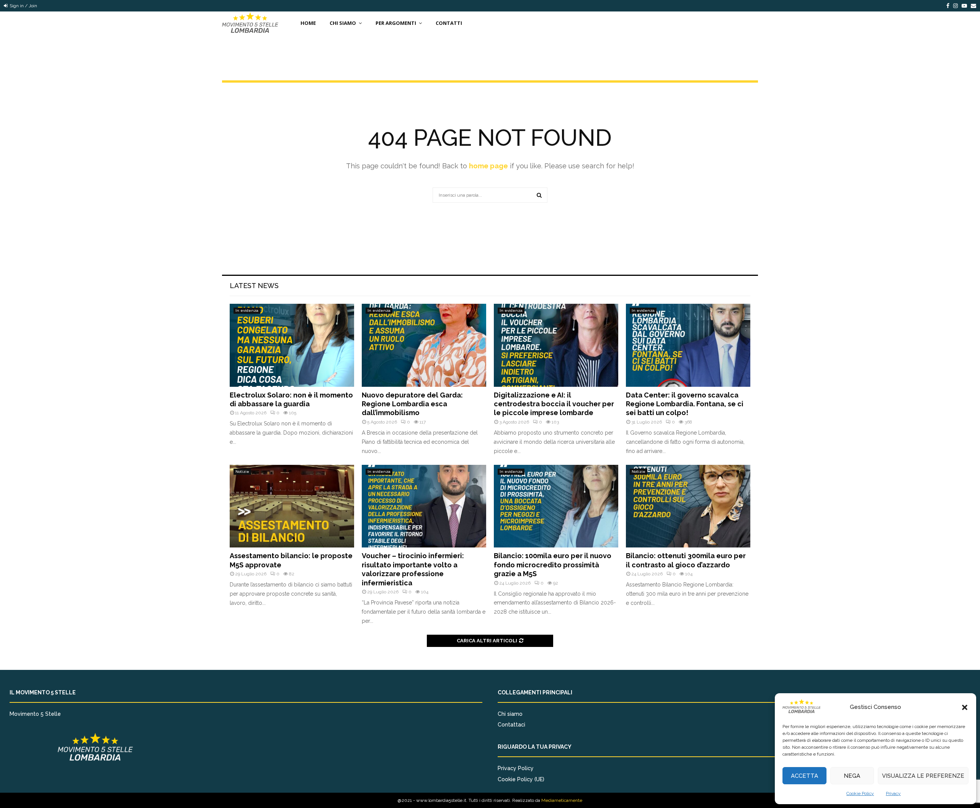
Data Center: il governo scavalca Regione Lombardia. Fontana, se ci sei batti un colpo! (684, 404)
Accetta (804, 775)
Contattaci (511, 725)
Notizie (242, 471)
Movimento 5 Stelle (35, 714)
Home (308, 23)
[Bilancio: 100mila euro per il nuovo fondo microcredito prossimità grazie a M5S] (556, 506)
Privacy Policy (516, 768)
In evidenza (246, 310)
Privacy (893, 793)
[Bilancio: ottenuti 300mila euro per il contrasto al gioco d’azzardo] (688, 506)
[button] (965, 707)
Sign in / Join (22, 5)
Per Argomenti (396, 23)
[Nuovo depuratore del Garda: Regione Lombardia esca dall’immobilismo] (424, 345)
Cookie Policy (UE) (521, 779)
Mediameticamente (561, 800)
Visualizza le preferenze (923, 775)
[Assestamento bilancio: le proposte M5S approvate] (292, 506)
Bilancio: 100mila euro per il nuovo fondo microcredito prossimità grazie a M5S (552, 565)
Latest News (254, 286)
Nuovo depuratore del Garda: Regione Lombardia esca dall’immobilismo (412, 404)
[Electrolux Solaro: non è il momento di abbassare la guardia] (292, 345)
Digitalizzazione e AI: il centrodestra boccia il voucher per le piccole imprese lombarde (554, 404)
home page (488, 166)
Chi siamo (510, 714)
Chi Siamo (343, 23)
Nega (852, 775)
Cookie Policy (860, 793)
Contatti (449, 23)
